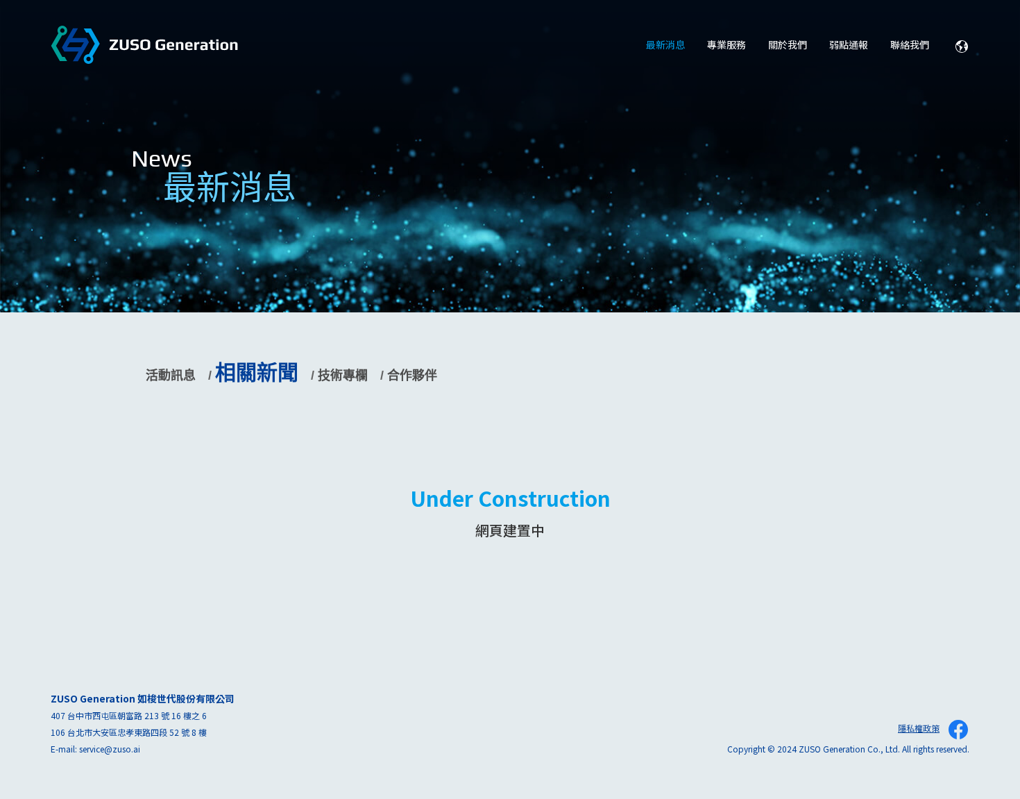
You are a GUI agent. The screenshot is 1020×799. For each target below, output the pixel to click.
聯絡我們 (909, 44)
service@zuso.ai (109, 749)
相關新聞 (256, 372)
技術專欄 (343, 375)
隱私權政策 (919, 728)
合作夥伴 (412, 375)
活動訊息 (171, 375)
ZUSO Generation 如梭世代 (144, 45)
